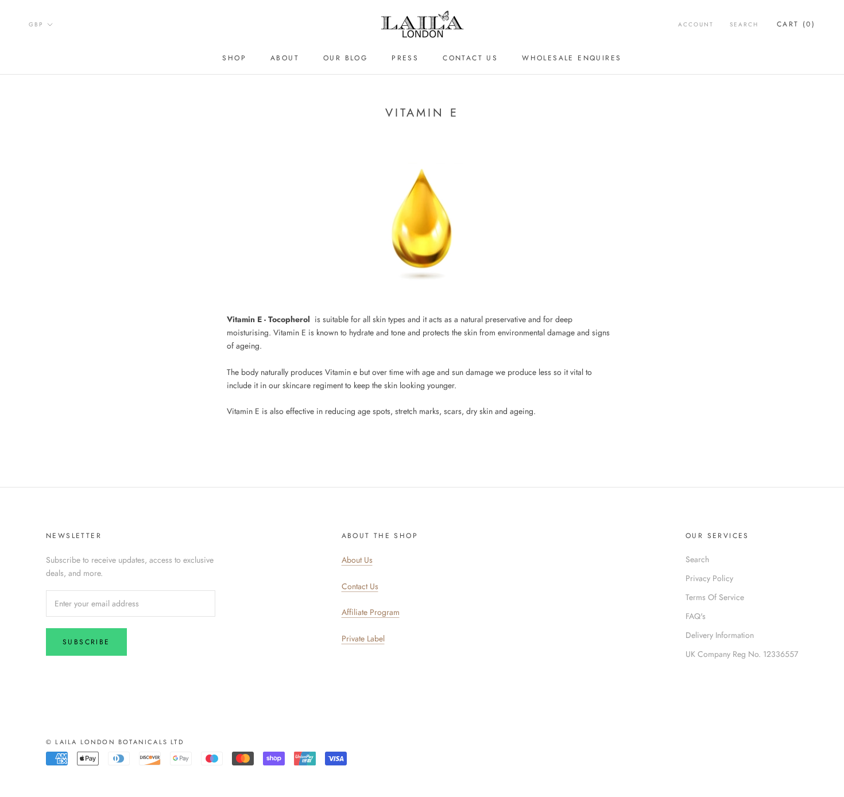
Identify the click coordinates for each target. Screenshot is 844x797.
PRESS (405, 58)
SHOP (234, 58)
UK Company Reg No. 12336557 (742, 654)
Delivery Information (720, 635)
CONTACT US (470, 58)
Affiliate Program (371, 612)
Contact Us (360, 586)
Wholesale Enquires (571, 58)
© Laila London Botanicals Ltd (115, 741)
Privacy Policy (709, 578)
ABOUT (284, 58)
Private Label (363, 638)
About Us (357, 560)
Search (744, 24)
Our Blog (345, 58)
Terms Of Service (715, 597)
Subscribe (86, 642)
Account (696, 24)
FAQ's (696, 616)
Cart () (796, 24)
